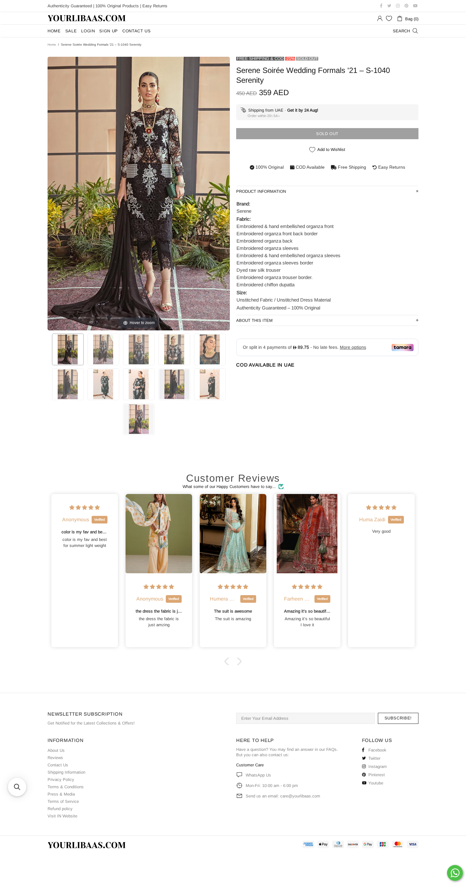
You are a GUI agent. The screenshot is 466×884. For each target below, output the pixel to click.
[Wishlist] (389, 18)
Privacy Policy (61, 779)
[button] (228, 661)
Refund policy (60, 808)
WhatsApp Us (258, 775)
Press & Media (61, 794)
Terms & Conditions (66, 786)
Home (52, 44)
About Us (56, 750)
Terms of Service (63, 801)
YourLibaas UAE (87, 18)
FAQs (331, 749)
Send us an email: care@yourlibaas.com (283, 796)
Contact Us (58, 765)
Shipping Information (66, 772)
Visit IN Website (62, 816)
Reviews (55, 757)
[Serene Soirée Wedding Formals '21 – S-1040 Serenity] (68, 349)
